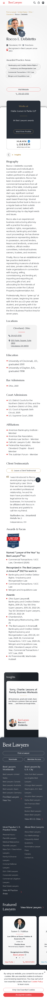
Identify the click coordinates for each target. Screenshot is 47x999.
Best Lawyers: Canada (11, 782)
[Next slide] (38, 479)
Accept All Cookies (23, 995)
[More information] (25, 954)
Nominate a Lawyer (32, 847)
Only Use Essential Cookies (23, 990)
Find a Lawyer (11, 12)
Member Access (34, 759)
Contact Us (29, 858)
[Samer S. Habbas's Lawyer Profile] (19, 926)
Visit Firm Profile (23, 131)
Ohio (30, 12)
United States (22, 12)
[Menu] (4, 2)
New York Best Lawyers (34, 774)
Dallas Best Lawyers (32, 800)
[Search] (34, 2)
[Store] (39, 2)
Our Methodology (32, 836)
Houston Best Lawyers (34, 796)
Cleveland (10, 14)
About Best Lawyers (33, 832)
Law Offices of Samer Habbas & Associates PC (19, 937)
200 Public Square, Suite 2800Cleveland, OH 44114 (21, 343)
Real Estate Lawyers (11, 886)
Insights (17, 155)
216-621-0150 (16, 336)
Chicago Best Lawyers (33, 785)
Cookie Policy (37, 981)
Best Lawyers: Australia (12, 785)
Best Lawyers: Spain (10, 789)
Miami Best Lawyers (32, 815)
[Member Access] (43, 2)
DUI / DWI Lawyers (10, 871)
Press (27, 850)
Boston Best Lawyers (33, 811)
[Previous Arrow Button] (8, 154)
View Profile (9, 962)
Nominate (13, 759)
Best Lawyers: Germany (12, 793)
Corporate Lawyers (10, 875)
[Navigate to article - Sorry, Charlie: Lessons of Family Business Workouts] (23, 705)
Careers (28, 854)
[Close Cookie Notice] (45, 972)
